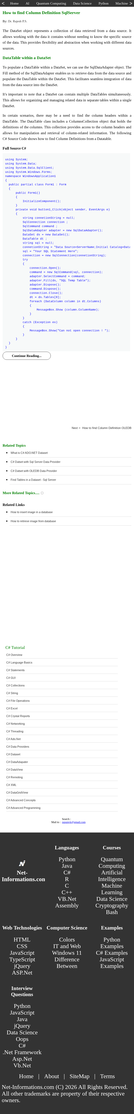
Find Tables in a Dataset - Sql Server (33, 479)
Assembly (67, 905)
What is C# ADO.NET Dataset (29, 452)
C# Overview (14, 654)
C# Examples (112, 953)
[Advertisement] (67, 389)
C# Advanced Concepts (21, 800)
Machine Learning (111, 888)
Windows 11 (67, 953)
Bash (112, 912)
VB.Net (67, 899)
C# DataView (14, 769)
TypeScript (22, 959)
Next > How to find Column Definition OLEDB (101, 428)
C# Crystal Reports (18, 716)
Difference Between (66, 962)
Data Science (111, 899)
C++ (67, 892)
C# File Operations (18, 700)
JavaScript (22, 953)
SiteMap (80, 1076)
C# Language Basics (19, 662)
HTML (22, 939)
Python (67, 859)
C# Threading (14, 731)
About (51, 1076)
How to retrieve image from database (33, 521)
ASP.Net (22, 972)
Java (67, 866)
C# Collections (15, 685)
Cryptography (111, 905)
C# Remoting (14, 777)
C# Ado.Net (13, 739)
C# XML (11, 784)
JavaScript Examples (112, 962)
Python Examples (112, 942)
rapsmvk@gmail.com (73, 822)
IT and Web (67, 946)
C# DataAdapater (17, 762)
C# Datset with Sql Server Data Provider (35, 461)
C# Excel (12, 708)
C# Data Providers (17, 746)
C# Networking (15, 723)
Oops (22, 1039)
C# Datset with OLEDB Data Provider (34, 470)
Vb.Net (22, 1065)
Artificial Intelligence (112, 875)
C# (67, 872)
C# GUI (11, 677)
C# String (12, 693)
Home (26, 1076)
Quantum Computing (112, 862)
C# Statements (15, 670)
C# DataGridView (17, 792)
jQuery (22, 966)
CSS (22, 946)
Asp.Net (22, 1059)
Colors (67, 939)
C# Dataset (13, 754)
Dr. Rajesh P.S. (17, 21)
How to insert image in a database (32, 512)
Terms (107, 1076)
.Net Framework (22, 1052)
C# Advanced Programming (23, 807)
